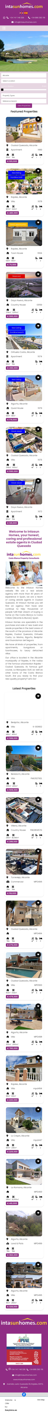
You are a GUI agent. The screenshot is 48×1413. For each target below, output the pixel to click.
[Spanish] (26, 13)
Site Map (41, 1400)
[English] (21, 13)
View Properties (24, 105)
